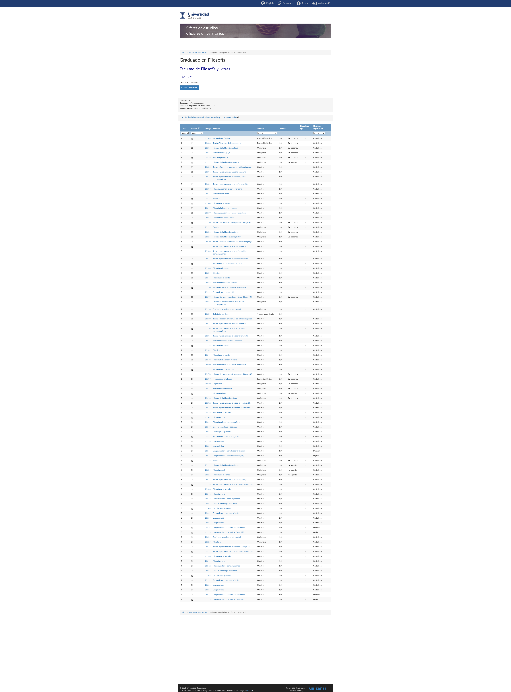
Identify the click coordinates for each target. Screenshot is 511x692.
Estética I (217, 460)
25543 (208, 427)
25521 (208, 475)
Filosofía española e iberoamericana (227, 189)
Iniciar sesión (323, 3)
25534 (208, 177)
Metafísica (217, 542)
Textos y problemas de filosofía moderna (229, 172)
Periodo (194, 129)
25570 (208, 222)
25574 (208, 451)
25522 (208, 227)
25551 (208, 437)
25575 (208, 456)
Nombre (216, 129)
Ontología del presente (222, 432)
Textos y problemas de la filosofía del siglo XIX (231, 403)
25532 (208, 403)
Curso (183, 129)
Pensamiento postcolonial (223, 218)
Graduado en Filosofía (198, 53)
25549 (208, 208)
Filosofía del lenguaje (221, 153)
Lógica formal (218, 384)
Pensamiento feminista (222, 138)
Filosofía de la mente (221, 203)
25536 (208, 413)
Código (208, 129)
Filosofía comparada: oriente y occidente (229, 213)
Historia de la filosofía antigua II (226, 162)
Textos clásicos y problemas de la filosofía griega (232, 167)
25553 (208, 441)
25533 (208, 408)
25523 (208, 232)
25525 (208, 537)
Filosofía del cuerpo (221, 194)
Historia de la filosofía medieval (225, 148)
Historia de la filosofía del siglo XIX (227, 237)
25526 (208, 302)
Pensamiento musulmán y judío (225, 437)
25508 (208, 143)
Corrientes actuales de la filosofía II (227, 309)
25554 (208, 446)
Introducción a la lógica (222, 379)
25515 (208, 153)
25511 (208, 389)
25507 (208, 379)
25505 (208, 138)
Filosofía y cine (219, 417)
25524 (208, 237)
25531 (208, 172)
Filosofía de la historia (222, 413)
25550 (208, 213)
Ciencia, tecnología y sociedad (225, 427)
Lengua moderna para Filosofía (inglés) (228, 456)
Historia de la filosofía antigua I (225, 398)
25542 (208, 422)
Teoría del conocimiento (222, 389)
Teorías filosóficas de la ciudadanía (227, 143)
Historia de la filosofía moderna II (226, 232)
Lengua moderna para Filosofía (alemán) (229, 451)
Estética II (217, 227)
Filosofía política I (220, 393)
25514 (208, 148)
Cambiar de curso (188, 88)
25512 (208, 393)
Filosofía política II (220, 158)
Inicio (184, 53)
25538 (208, 194)
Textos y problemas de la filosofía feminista (230, 184)
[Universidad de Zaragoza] (194, 16)
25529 (208, 314)
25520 (208, 470)
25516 (208, 158)
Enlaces (286, 3)
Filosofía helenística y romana (225, 208)
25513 (208, 398)
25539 (208, 199)
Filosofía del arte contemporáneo (226, 422)
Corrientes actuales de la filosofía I (227, 537)
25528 (208, 309)
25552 (208, 218)
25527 (208, 542)
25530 (208, 167)
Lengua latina (218, 446)
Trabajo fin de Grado (221, 314)
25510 (208, 384)
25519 (208, 465)
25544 (208, 203)
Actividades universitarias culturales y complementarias (211, 117)
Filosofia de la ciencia (221, 475)
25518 (208, 460)
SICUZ (249, 691)
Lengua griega (218, 441)
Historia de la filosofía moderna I (226, 465)
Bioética (216, 199)
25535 (208, 184)
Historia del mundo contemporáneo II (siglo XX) (232, 222)
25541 (208, 417)
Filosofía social (219, 470)
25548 (208, 432)
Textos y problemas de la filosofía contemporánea (233, 408)
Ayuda (304, 3)
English (269, 3)
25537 (208, 189)
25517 (208, 162)
